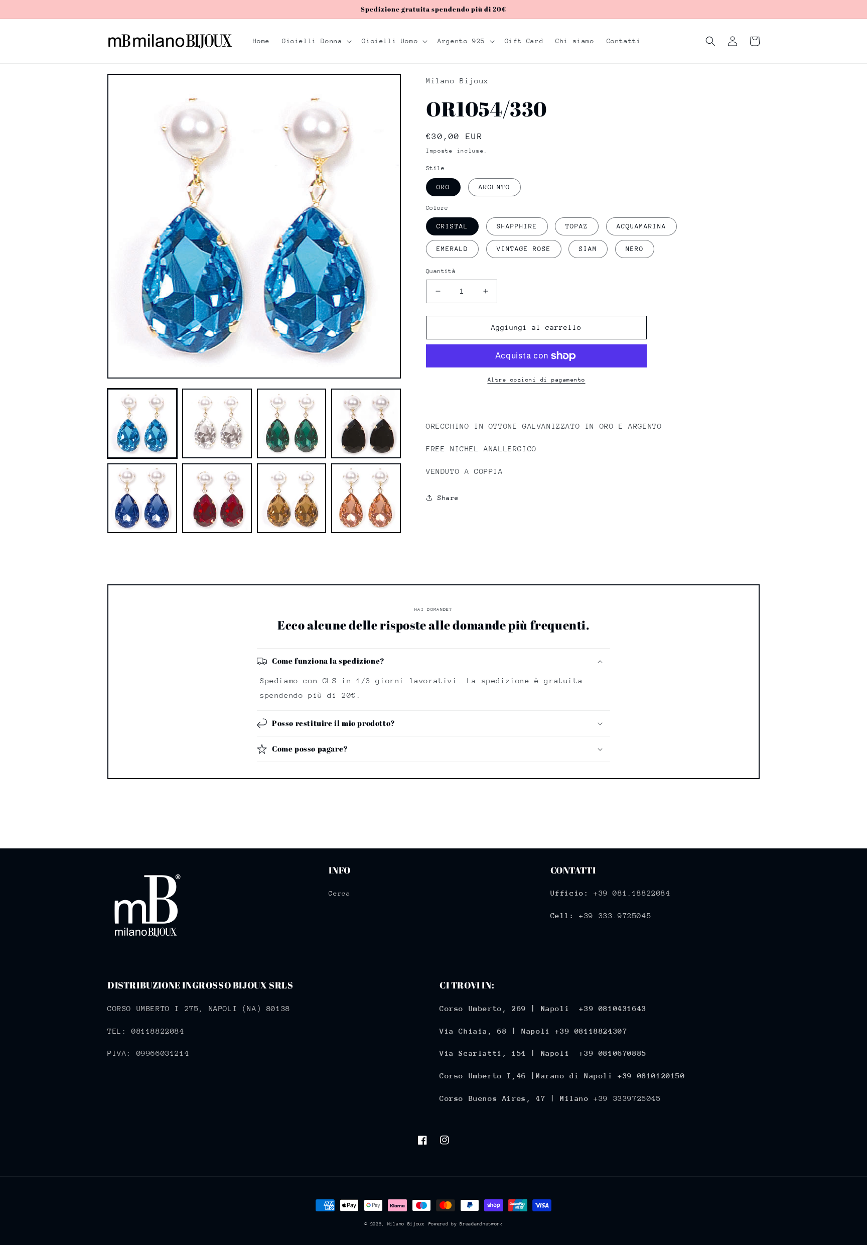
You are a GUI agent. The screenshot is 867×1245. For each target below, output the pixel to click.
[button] (316, 41)
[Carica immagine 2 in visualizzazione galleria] (217, 423)
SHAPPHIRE (517, 226)
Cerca (339, 893)
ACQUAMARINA (641, 226)
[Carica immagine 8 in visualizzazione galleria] (366, 498)
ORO (443, 187)
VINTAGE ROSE (524, 249)
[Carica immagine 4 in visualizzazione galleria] (366, 423)
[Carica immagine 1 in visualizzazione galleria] (142, 423)
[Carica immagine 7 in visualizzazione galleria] (292, 498)
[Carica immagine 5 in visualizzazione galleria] (142, 498)
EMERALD (452, 249)
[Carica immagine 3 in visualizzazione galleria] (292, 423)
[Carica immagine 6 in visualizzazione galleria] (217, 498)
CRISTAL (452, 226)
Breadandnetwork (481, 1223)
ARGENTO (494, 187)
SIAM (588, 249)
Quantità (441, 271)
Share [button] (448, 498)
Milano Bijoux (405, 1223)
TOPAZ (576, 226)
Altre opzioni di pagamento (537, 380)
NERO (635, 249)
